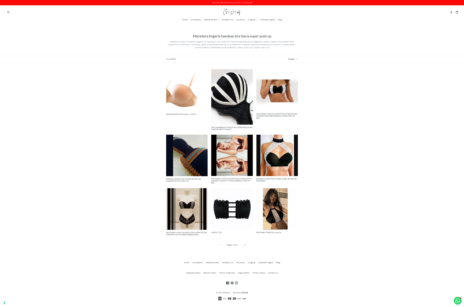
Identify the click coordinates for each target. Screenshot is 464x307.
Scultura (241, 20)
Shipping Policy (193, 273)
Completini (196, 20)
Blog (280, 20)
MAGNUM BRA (212, 19)
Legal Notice (243, 273)
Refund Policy (209, 273)
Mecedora (226, 293)
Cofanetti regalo (267, 20)
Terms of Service (227, 273)
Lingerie (253, 19)
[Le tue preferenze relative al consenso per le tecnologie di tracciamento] (4, 302)
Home (185, 20)
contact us (273, 273)
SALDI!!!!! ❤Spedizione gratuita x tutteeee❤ (232, 2)
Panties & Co (228, 20)
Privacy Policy (258, 273)
